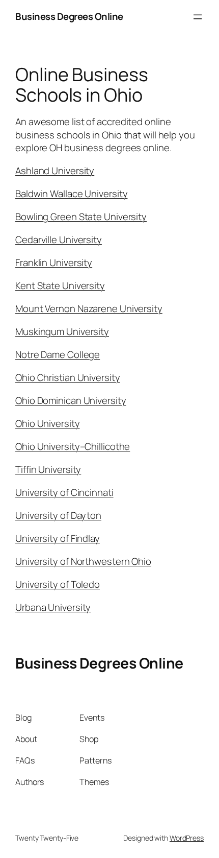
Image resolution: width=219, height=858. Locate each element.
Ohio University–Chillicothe (72, 446)
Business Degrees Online (69, 16)
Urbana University (53, 607)
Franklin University (53, 262)
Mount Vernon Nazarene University (88, 308)
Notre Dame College (57, 354)
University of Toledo (57, 584)
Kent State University (60, 285)
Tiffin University (48, 469)
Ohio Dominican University (70, 400)
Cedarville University (58, 239)
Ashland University (54, 170)
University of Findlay (57, 538)
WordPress (187, 838)
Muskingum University (62, 331)
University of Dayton (58, 515)
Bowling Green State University (81, 216)
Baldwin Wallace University (71, 193)
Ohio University (47, 423)
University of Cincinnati (64, 492)
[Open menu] (197, 17)
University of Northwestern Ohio (83, 561)
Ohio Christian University (67, 377)
